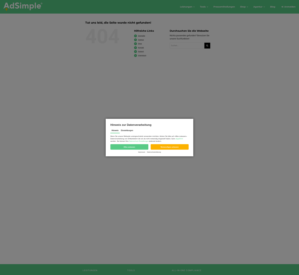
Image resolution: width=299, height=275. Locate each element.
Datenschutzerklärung (154, 152)
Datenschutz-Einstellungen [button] (139, 141)
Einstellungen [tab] (127, 130)
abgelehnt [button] (179, 139)
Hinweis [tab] (115, 130)
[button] (129, 147)
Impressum (141, 152)
